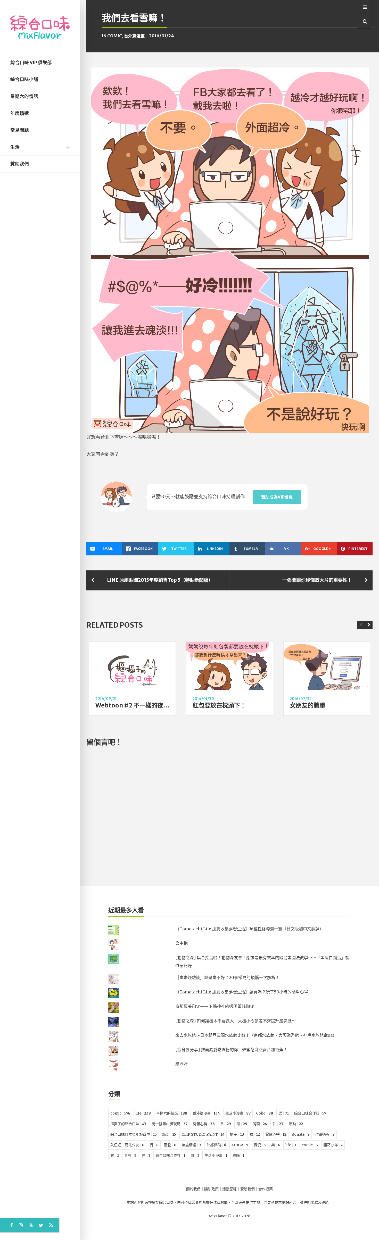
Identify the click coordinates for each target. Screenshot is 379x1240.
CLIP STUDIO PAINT (203, 1134)
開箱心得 (204, 1123)
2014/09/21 (106, 698)
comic (114, 35)
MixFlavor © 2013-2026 (229, 1216)
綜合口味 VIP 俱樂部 (31, 62)
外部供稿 (216, 1145)
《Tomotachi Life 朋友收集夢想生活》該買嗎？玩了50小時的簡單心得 (241, 991)
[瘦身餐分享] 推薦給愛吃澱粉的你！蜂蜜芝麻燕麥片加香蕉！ (231, 1049)
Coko (264, 1113)
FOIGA (240, 1145)
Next (369, 625)
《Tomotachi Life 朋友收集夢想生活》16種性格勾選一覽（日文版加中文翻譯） (249, 928)
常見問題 (19, 130)
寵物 (170, 1145)
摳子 (237, 1134)
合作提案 (265, 1189)
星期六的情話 (24, 96)
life (143, 1113)
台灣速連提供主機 (245, 1202)
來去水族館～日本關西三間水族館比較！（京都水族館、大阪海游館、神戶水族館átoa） (256, 1035)
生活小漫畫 (238, 1113)
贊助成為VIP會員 (277, 497)
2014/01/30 (203, 698)
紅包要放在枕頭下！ (219, 705)
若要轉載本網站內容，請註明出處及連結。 (298, 1202)
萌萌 (260, 1123)
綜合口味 (166, 1202)
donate (301, 1134)
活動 (296, 1123)
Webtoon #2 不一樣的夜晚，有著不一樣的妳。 (159, 705)
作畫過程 (325, 1134)
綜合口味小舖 (24, 79)
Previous (361, 625)
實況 (260, 1145)
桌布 (130, 1155)
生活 (15, 147)
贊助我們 (19, 164)
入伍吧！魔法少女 (127, 1145)
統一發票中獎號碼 (169, 1123)
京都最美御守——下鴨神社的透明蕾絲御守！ (216, 1006)
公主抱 (181, 943)
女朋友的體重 (307, 705)
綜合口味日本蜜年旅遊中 (133, 1134)
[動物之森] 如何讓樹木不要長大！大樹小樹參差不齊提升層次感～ (235, 1020)
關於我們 (193, 1189)
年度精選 (19, 113)
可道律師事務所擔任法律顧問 (204, 1202)
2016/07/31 (300, 698)
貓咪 (169, 1134)
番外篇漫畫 (134, 35)
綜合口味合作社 (310, 1113)
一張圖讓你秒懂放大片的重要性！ (317, 580)
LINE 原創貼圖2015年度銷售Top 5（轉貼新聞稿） (160, 580)
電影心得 (275, 1134)
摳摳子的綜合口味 (128, 1123)
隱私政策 (211, 1189)
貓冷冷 (181, 1064)
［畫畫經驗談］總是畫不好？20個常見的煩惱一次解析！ (227, 977)
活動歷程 (229, 1189)
